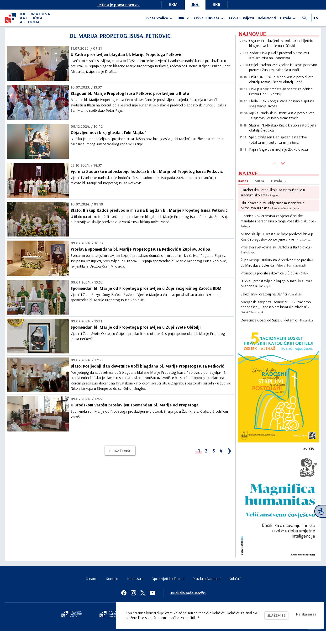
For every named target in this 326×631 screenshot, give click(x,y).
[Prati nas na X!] (143, 593)
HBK (181, 18)
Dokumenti (267, 18)
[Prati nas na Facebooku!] (124, 593)
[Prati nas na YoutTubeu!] (152, 593)
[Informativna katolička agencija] (113, 614)
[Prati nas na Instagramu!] (133, 593)
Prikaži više (120, 450)
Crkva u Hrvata (206, 18)
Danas (243, 181)
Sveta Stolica (157, 18)
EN (316, 18)
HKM (173, 4)
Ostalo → (279, 181)
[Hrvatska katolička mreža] (71, 614)
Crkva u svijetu (241, 18)
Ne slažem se (306, 614)
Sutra (259, 181)
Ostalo (285, 18)
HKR (216, 4)
